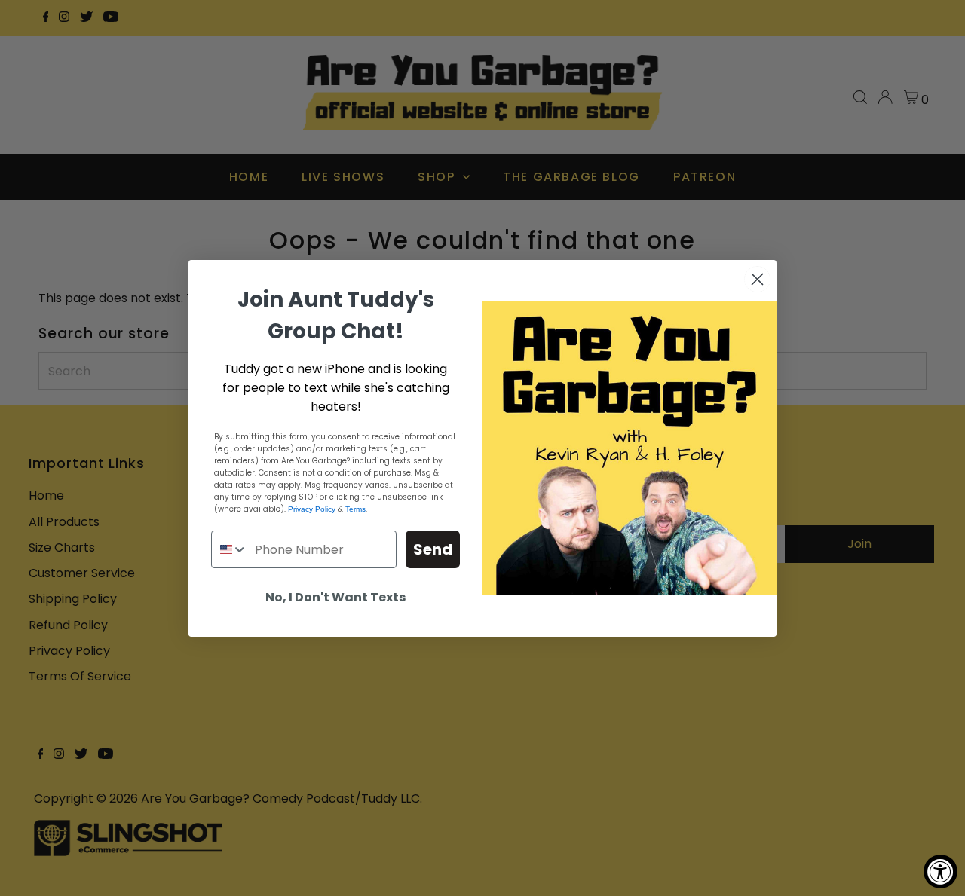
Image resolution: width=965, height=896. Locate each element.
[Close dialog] (757, 279)
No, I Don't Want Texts (335, 597)
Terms (355, 509)
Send (432, 549)
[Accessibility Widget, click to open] (940, 871)
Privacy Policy (311, 509)
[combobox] (229, 549)
